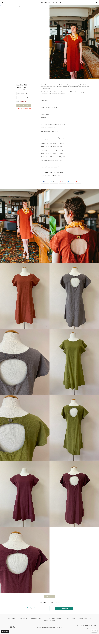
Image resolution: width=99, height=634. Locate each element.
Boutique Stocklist (56, 618)
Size (18, 93)
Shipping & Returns (38, 618)
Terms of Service (84, 618)
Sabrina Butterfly (49, 2)
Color (18, 97)
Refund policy (49, 620)
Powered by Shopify (56, 627)
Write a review (57, 175)
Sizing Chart (23, 618)
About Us (11, 618)
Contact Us (71, 618)
